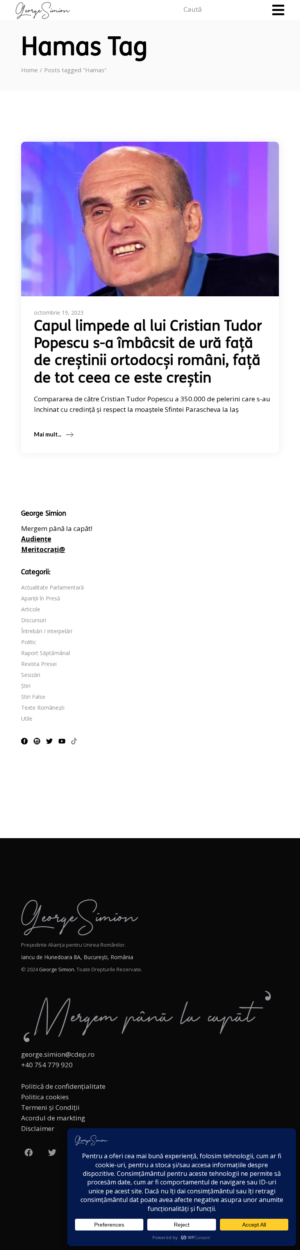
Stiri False (33, 696)
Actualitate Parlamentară (52, 587)
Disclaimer (37, 1128)
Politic (28, 642)
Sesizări (30, 674)
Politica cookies (45, 1096)
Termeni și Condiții (50, 1107)
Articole (30, 609)
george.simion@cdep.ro (58, 1054)
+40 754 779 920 (47, 1064)
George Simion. (57, 969)
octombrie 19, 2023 (59, 312)
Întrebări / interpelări (46, 631)
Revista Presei (39, 664)
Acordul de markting (53, 1117)
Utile (26, 718)
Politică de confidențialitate (63, 1086)
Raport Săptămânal (45, 653)
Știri (25, 685)
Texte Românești (42, 707)
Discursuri (33, 620)
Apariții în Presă (40, 598)
